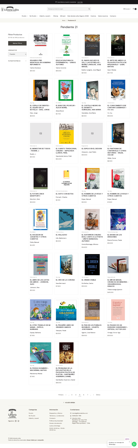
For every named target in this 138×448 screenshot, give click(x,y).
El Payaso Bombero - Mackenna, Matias (39, 369)
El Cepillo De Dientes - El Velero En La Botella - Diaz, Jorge (40, 107)
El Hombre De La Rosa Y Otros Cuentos (92, 195)
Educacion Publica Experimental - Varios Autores (66, 62)
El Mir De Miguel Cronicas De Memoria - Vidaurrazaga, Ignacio (117, 283)
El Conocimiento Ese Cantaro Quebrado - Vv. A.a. (117, 107)
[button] (69, 402)
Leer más (80, 2)
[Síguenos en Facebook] (18, 421)
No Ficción (33, 16)
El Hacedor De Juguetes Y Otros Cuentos (38, 237)
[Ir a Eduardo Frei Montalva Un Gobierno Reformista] (40, 45)
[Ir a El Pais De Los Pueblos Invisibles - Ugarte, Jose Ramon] (92, 309)
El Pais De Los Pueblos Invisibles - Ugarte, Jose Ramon (91, 327)
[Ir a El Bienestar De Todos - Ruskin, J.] (40, 133)
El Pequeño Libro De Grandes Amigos (65, 326)
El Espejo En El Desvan (92, 149)
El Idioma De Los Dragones (114, 236)
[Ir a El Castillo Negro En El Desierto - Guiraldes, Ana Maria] (92, 90)
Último (98, 395)
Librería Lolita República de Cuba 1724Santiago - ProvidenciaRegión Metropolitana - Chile (81, 420)
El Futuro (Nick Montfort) (37, 195)
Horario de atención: (55, 423)
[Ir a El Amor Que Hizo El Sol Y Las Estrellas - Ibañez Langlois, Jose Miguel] (92, 45)
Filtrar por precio (14, 61)
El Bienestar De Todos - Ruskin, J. (40, 150)
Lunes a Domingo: (54, 426)
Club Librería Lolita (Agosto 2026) (78, 16)
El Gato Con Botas (64, 194)
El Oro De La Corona (65, 280)
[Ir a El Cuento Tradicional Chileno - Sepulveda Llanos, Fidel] (66, 133)
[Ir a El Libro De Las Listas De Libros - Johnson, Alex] (40, 264)
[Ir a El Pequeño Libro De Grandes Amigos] (66, 309)
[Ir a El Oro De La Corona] (66, 264)
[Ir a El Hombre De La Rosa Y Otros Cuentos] (92, 178)
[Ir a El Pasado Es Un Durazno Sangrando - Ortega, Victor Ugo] (118, 309)
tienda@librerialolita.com (80, 413)
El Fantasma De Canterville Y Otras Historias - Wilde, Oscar (116, 152)
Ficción (24, 16)
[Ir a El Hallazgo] (66, 219)
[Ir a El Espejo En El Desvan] (92, 133)
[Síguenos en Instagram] (16, 421)
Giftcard (62, 16)
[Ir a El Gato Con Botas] (66, 178)
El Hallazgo (61, 235)
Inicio (63, 20)
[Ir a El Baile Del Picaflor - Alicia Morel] (66, 90)
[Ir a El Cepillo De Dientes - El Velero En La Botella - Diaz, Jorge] (40, 90)
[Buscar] (89, 9)
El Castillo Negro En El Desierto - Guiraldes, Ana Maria (91, 107)
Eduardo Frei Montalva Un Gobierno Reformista (40, 62)
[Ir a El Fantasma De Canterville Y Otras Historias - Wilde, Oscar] (118, 133)
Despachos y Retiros (55, 413)
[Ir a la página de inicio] (10, 8)
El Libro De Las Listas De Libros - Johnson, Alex (39, 282)
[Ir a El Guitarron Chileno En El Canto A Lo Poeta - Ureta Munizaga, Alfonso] (92, 219)
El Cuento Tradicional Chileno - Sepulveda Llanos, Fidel (66, 151)
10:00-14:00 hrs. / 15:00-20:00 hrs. (57, 429)
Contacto (113, 16)
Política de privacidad (56, 421)
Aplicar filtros (17, 43)
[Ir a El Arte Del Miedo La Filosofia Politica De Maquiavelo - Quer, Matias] (118, 45)
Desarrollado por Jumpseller (35, 440)
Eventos (93, 16)
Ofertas (55, 16)
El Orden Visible (89, 280)
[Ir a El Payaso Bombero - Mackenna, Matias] (40, 352)
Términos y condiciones (56, 416)
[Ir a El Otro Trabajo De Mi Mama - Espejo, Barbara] (40, 309)
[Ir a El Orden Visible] (92, 264)
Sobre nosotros (103, 16)
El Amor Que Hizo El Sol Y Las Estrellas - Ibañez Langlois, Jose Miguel (91, 63)
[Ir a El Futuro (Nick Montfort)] (40, 178)
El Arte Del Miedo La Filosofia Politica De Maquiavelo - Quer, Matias (116, 63)
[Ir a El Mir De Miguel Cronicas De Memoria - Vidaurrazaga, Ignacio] (118, 264)
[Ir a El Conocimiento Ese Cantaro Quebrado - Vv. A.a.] (118, 90)
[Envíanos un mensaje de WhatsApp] (134, 444)
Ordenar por (12, 50)
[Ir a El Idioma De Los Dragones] (118, 219)
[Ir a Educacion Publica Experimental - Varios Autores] (66, 45)
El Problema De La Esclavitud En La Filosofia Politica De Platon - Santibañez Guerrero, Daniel (65, 372)
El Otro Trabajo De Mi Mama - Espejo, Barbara (40, 327)
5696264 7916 (76, 416)
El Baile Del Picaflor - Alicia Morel (66, 106)
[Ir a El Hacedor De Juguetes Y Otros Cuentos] (40, 219)
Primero (60, 395)
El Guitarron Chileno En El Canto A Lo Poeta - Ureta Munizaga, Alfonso (92, 238)
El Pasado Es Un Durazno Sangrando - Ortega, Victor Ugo (117, 327)
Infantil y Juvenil (45, 16)
